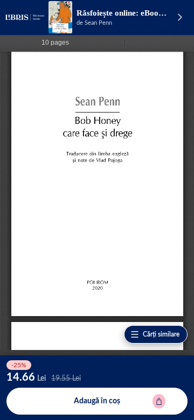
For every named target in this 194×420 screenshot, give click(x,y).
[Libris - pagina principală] (24, 17)
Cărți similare (161, 334)
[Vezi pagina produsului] (60, 17)
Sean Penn (98, 23)
